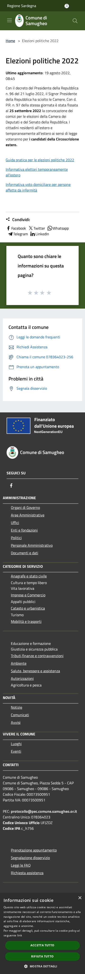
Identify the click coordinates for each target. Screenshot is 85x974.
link (19, 935)
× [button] (79, 898)
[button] (42, 966)
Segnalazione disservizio (30, 857)
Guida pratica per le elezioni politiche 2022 (40, 160)
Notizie (16, 707)
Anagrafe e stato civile (29, 576)
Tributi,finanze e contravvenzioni (37, 656)
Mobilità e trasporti (26, 621)
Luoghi (16, 744)
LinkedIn (42, 234)
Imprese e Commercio (28, 595)
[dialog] (42, 933)
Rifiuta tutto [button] (42, 956)
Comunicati (20, 715)
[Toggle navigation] (9, 20)
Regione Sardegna (21, 6)
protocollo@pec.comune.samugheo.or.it (44, 811)
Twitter (39, 228)
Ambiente (18, 663)
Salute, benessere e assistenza (35, 671)
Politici (16, 538)
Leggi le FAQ (21, 865)
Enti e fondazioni (24, 530)
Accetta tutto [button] (42, 945)
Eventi (16, 751)
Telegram (20, 234)
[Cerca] (75, 21)
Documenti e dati (24, 553)
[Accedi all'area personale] (66, 6)
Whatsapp (61, 228)
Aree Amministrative (27, 515)
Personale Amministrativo (32, 545)
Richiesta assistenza (27, 873)
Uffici (15, 522)
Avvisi (16, 722)
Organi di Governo (25, 507)
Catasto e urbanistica (28, 608)
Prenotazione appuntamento (34, 850)
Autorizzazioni (22, 678)
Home (10, 41)
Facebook (18, 228)
